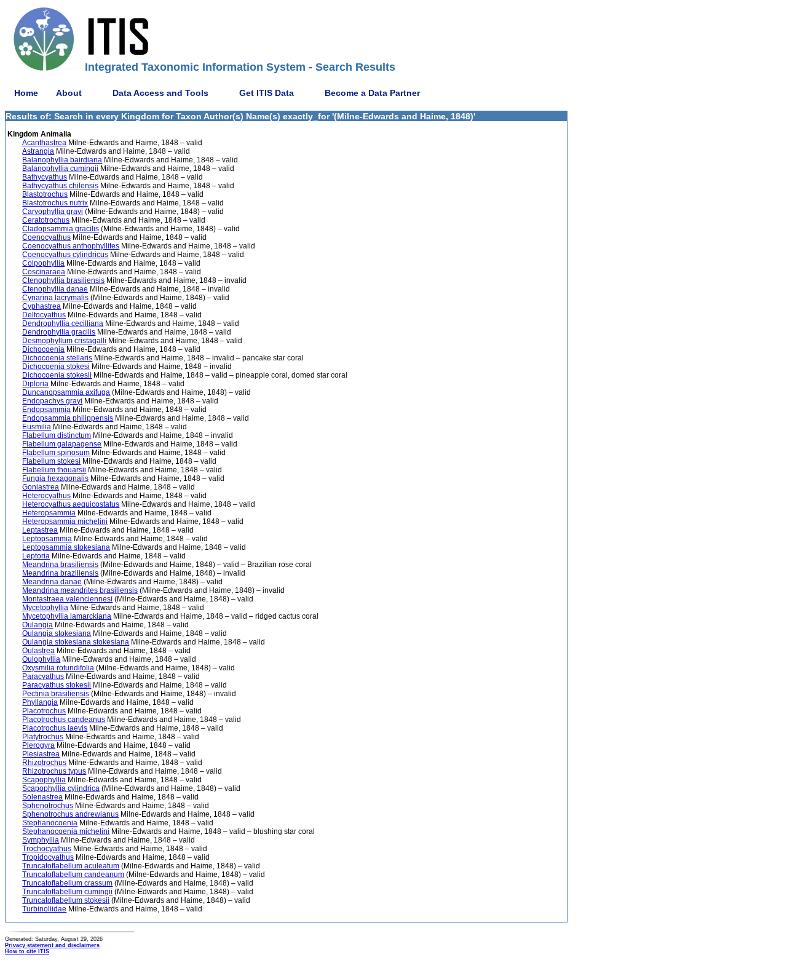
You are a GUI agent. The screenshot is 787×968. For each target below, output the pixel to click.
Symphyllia (40, 840)
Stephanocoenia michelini (65, 831)
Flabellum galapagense (61, 444)
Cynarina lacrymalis (55, 297)
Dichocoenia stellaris (57, 358)
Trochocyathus (46, 848)
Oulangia (37, 625)
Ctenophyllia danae (55, 289)
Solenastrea (42, 797)
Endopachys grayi (52, 401)
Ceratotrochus (45, 220)
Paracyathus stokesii (56, 685)
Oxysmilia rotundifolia (58, 668)
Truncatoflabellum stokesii (65, 900)
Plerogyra (38, 745)
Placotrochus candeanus (63, 719)
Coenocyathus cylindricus (65, 254)
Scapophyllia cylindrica (61, 788)
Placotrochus (44, 711)
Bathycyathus (44, 177)
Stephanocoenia (49, 823)
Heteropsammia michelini (65, 521)
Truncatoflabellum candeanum (73, 874)
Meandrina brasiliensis (60, 564)
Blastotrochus (45, 194)
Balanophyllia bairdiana (62, 160)
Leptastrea (40, 530)
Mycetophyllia (45, 607)
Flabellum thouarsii (54, 470)
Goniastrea (40, 487)
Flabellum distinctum (56, 435)
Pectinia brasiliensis (55, 693)
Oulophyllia (41, 659)
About (69, 93)
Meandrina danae (52, 581)
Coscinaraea (43, 272)
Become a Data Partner (372, 93)
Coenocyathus (46, 237)
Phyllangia (40, 702)
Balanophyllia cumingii (60, 168)
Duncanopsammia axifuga (66, 392)
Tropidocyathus (48, 857)
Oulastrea (38, 650)
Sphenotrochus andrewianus (70, 814)
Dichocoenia (43, 349)
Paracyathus (43, 676)
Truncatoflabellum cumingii (67, 891)
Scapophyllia (44, 780)
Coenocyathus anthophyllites (70, 246)
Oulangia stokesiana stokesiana (75, 642)
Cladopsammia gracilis (60, 228)
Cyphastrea (41, 306)
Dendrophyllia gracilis (58, 332)
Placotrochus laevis (54, 728)
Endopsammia (46, 409)
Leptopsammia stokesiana (66, 547)
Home (26, 93)
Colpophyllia (43, 263)
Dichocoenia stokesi (56, 366)
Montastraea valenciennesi (67, 599)
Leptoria (36, 556)
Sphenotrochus (47, 805)
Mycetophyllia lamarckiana (66, 616)
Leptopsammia (47, 538)
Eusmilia (36, 427)
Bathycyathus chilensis (60, 185)
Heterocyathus (46, 495)
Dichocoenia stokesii (57, 375)
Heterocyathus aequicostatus (70, 504)
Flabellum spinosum (56, 452)
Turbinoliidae (44, 909)
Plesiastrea (41, 754)
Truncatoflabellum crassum (67, 883)
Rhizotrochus (44, 762)
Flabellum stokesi (51, 461)
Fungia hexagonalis (55, 478)
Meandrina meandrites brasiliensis (80, 590)
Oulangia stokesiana (56, 633)
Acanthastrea (44, 142)
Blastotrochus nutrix (55, 203)
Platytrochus (42, 736)
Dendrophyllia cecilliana (62, 323)
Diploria (35, 383)
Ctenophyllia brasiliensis (63, 280)
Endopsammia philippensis (67, 418)
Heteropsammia (49, 513)
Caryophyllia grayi (52, 211)
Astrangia (38, 151)
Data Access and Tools (160, 93)
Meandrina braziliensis (60, 573)
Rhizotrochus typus (54, 771)
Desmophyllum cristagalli (64, 340)
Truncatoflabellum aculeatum (70, 866)
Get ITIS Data (266, 93)
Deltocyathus (44, 315)
